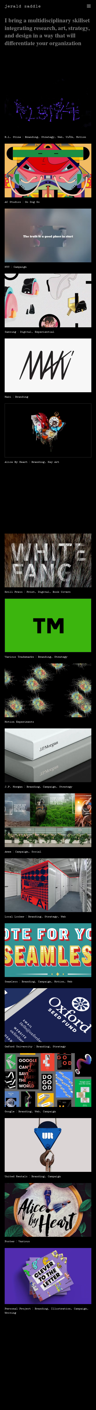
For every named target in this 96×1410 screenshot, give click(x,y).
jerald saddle (23, 6)
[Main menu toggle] (89, 6)
